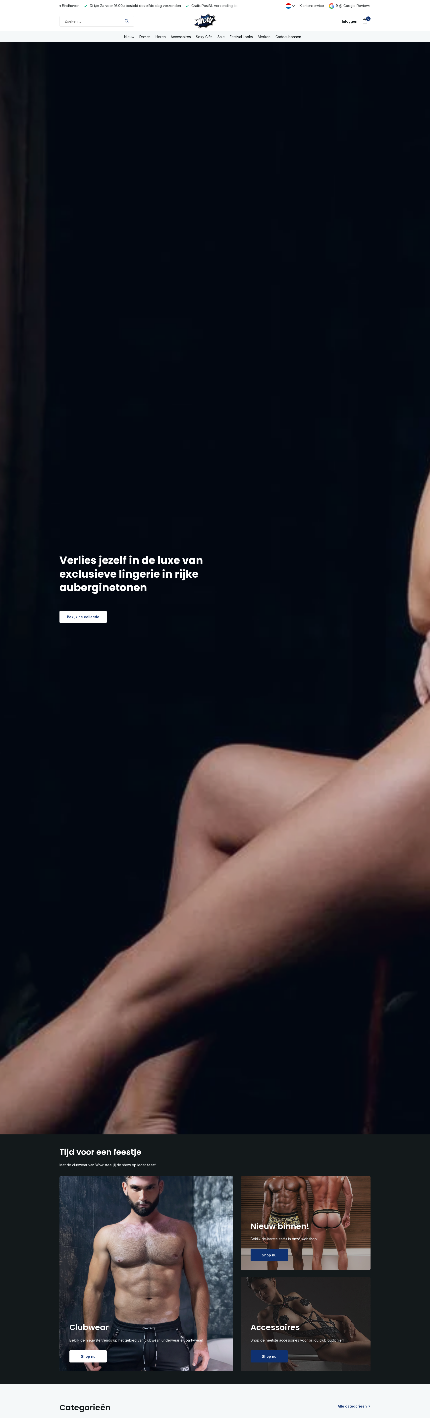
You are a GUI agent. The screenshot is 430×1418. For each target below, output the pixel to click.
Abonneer (245, 718)
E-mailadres (239, 688)
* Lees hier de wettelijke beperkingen (257, 730)
